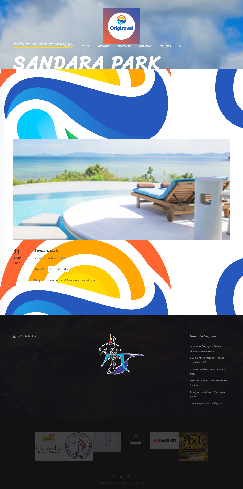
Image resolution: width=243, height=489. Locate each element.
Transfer (124, 46)
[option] (49, 446)
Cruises (165, 46)
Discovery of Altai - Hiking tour (206, 403)
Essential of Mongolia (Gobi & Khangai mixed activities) (206, 348)
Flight (69, 46)
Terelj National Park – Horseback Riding (208, 394)
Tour (85, 46)
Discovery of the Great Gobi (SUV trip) (208, 371)
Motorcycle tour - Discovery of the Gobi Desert (208, 383)
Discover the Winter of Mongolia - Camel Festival (208, 360)
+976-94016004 (26, 336)
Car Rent (145, 46)
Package (103, 46)
